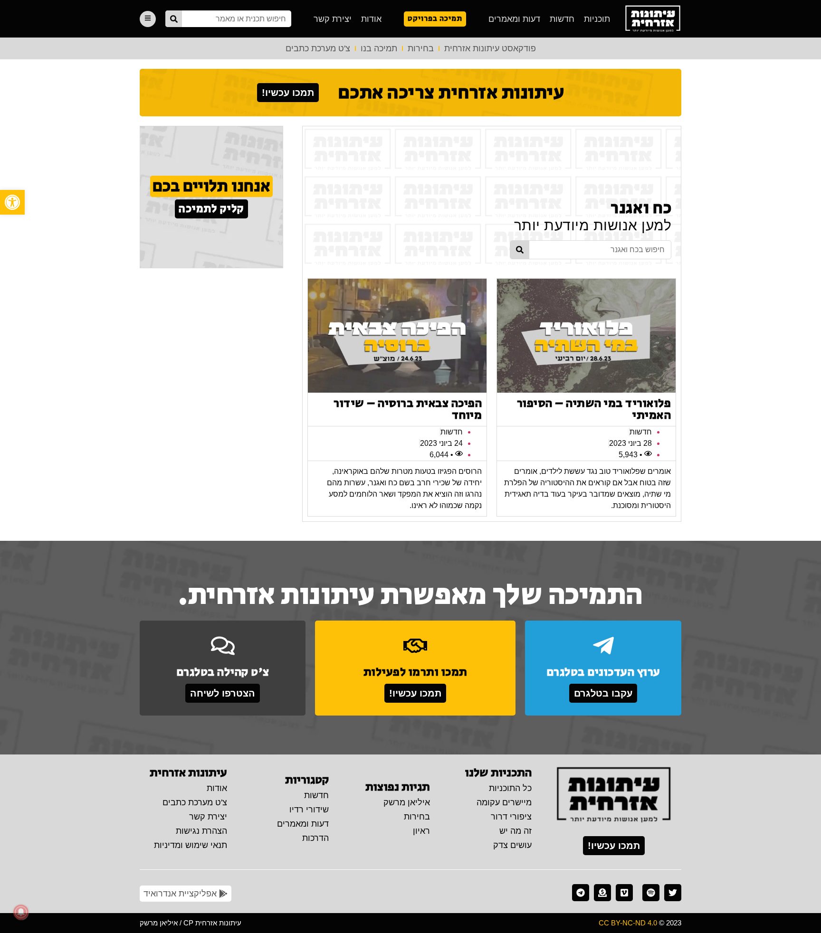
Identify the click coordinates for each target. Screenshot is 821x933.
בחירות (421, 48)
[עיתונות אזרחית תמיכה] (602, 892)
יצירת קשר (333, 19)
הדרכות (315, 838)
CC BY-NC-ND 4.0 (628, 923)
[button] (12, 202)
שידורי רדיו (309, 809)
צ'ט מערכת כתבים (318, 48)
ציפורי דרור (511, 816)
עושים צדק (512, 845)
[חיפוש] (173, 18)
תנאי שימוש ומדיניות (190, 845)
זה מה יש (515, 831)
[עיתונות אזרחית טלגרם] (580, 892)
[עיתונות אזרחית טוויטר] (672, 892)
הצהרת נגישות (201, 831)
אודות (371, 19)
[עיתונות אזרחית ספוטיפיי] (650, 892)
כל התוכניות (510, 788)
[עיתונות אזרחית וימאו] (624, 892)
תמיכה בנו (379, 48)
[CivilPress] (652, 19)
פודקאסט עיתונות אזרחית (490, 48)
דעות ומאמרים (514, 19)
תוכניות (597, 19)
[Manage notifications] (21, 912)
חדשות (562, 19)
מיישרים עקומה (504, 802)
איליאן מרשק (406, 802)
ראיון (421, 831)
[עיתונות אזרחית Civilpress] (613, 795)
